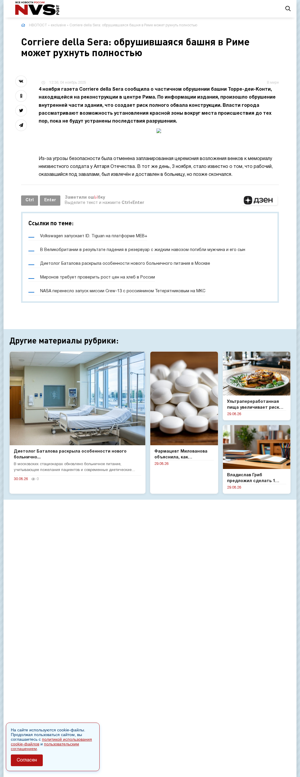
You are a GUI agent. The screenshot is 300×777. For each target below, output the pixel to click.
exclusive (58, 25)
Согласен (27, 760)
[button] (259, 200)
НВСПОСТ (38, 25)
